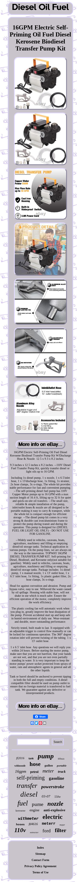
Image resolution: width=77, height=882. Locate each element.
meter (48, 771)
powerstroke (52, 786)
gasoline (56, 778)
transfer (27, 785)
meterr (48, 823)
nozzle (55, 803)
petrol (34, 772)
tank (31, 758)
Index (40, 847)
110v (20, 830)
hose (35, 764)
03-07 (46, 796)
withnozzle (19, 765)
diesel (29, 794)
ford (47, 830)
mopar (62, 825)
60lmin (61, 758)
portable (62, 765)
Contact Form (40, 860)
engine (34, 810)
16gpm (20, 771)
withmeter (28, 818)
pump (46, 756)
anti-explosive (54, 810)
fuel (22, 803)
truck (62, 772)
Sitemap (40, 853)
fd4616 (33, 824)
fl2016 (20, 758)
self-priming (31, 778)
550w (57, 796)
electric (53, 816)
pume (37, 804)
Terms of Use (40, 872)
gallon (49, 765)
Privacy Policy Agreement (40, 866)
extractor (34, 832)
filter (60, 830)
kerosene (20, 810)
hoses (20, 824)
